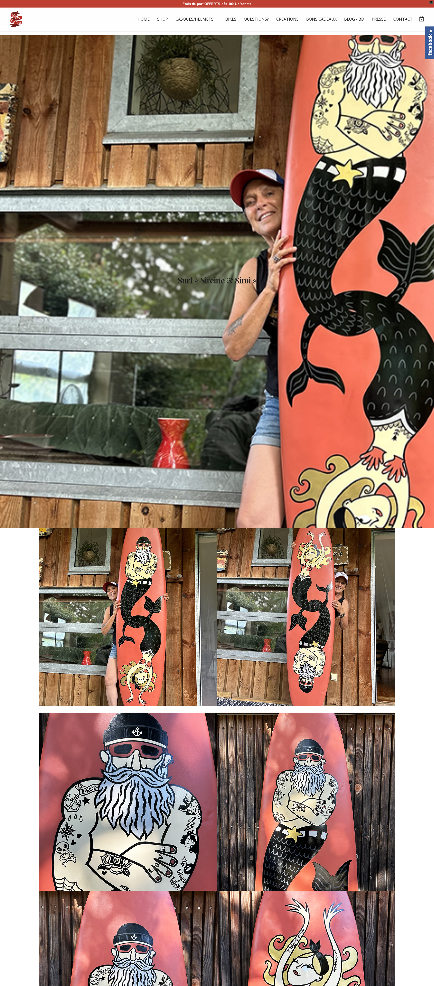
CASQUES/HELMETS (194, 19)
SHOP (162, 19)
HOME (144, 19)
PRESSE (379, 19)
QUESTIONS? (256, 19)
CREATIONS (287, 19)
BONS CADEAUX (321, 19)
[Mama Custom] (16, 19)
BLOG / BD (354, 19)
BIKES (230, 19)
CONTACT (403, 19)
